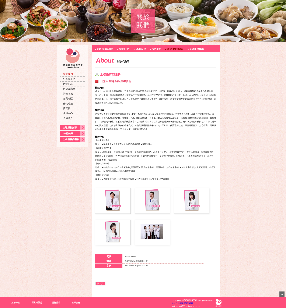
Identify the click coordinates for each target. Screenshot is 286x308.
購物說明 (56, 302)
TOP (282, 294)
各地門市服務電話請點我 (182, 303)
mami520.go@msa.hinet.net (188, 306)
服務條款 (15, 302)
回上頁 (100, 283)
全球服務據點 (70, 127)
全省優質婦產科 (71, 139)
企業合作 (76, 302)
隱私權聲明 (37, 302)
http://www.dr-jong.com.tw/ (136, 266)
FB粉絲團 (68, 133)
